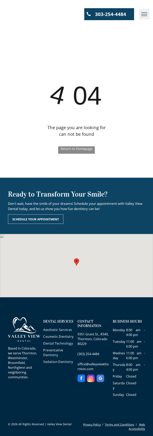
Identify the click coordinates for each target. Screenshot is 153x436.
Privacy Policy (92, 424)
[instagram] (91, 379)
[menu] (144, 14)
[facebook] (81, 379)
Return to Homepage (76, 149)
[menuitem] (59, 330)
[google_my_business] (100, 379)
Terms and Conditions (119, 424)
